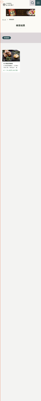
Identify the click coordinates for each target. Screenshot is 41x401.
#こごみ (5, 70)
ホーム (4, 19)
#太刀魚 (15, 70)
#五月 (10, 70)
